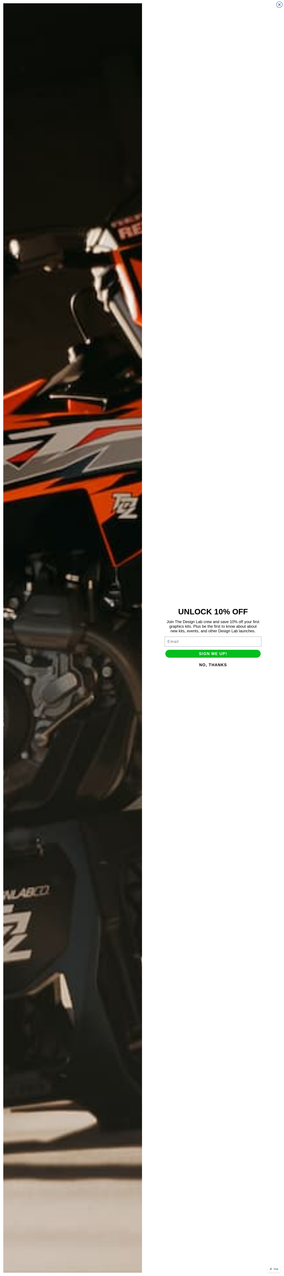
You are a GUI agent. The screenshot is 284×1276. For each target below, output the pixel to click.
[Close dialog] (279, 5)
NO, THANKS (213, 665)
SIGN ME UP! (213, 653)
